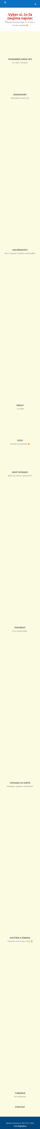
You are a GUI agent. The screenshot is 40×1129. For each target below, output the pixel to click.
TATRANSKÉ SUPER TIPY (20, 59)
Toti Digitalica (20, 1126)
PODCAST (20, 1107)
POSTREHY (20, 627)
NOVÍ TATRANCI (20, 472)
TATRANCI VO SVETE (20, 783)
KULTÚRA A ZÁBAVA (20, 937)
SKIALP (20, 405)
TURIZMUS (20, 1093)
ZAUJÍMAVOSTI (20, 250)
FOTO (20, 440)
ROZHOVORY (20, 94)
